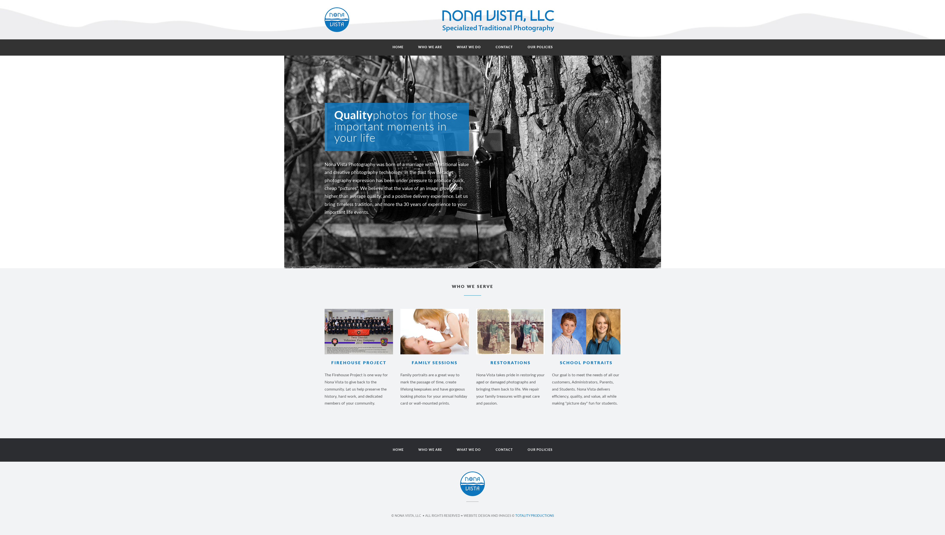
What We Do (469, 47)
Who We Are (430, 47)
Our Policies (540, 47)
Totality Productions (534, 516)
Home (398, 47)
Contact (504, 47)
